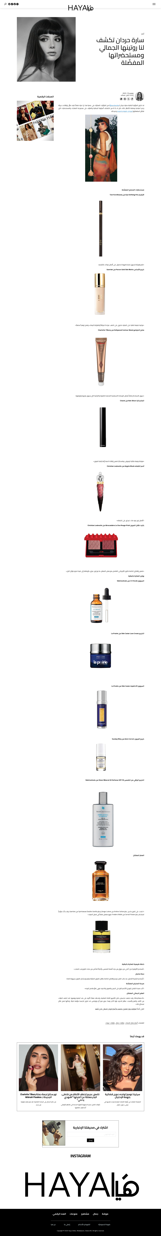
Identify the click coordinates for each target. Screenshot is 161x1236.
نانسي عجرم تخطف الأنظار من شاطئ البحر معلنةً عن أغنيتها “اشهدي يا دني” (80, 1097)
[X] (9, 4)
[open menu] (127, 4)
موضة (105, 1214)
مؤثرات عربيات (110, 1022)
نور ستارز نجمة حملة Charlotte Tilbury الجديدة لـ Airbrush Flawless (38, 1095)
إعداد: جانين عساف (127, 95)
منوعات (73, 1214)
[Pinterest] (124, 99)
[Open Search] (5, 4)
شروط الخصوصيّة (104, 1225)
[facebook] (14, 4)
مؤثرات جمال (120, 1022)
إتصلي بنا (67, 1225)
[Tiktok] (11, 4)
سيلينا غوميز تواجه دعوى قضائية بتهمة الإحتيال (122, 1095)
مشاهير (85, 1214)
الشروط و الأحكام (84, 1225)
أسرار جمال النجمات (131, 1022)
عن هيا (53, 1225)
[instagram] (17, 4)
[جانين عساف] (139, 96)
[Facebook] (132, 99)
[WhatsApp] (121, 99)
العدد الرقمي (59, 1214)
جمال (95, 1214)
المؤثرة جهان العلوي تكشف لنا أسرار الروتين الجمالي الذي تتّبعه (115, 1008)
